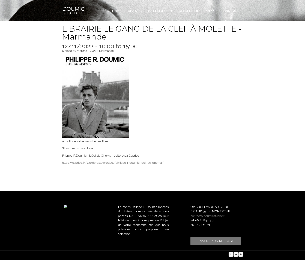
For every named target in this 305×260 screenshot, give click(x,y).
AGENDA (135, 11)
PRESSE (210, 11)
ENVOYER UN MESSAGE (216, 241)
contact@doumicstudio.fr (207, 216)
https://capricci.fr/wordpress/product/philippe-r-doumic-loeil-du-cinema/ (113, 162)
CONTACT (231, 11)
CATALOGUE (188, 11)
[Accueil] (80, 10)
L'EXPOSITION (160, 11)
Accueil (114, 11)
